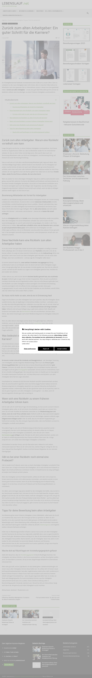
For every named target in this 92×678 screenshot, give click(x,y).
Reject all (46, 349)
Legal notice (25, 343)
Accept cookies (62, 349)
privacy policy (33, 341)
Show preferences (30, 349)
